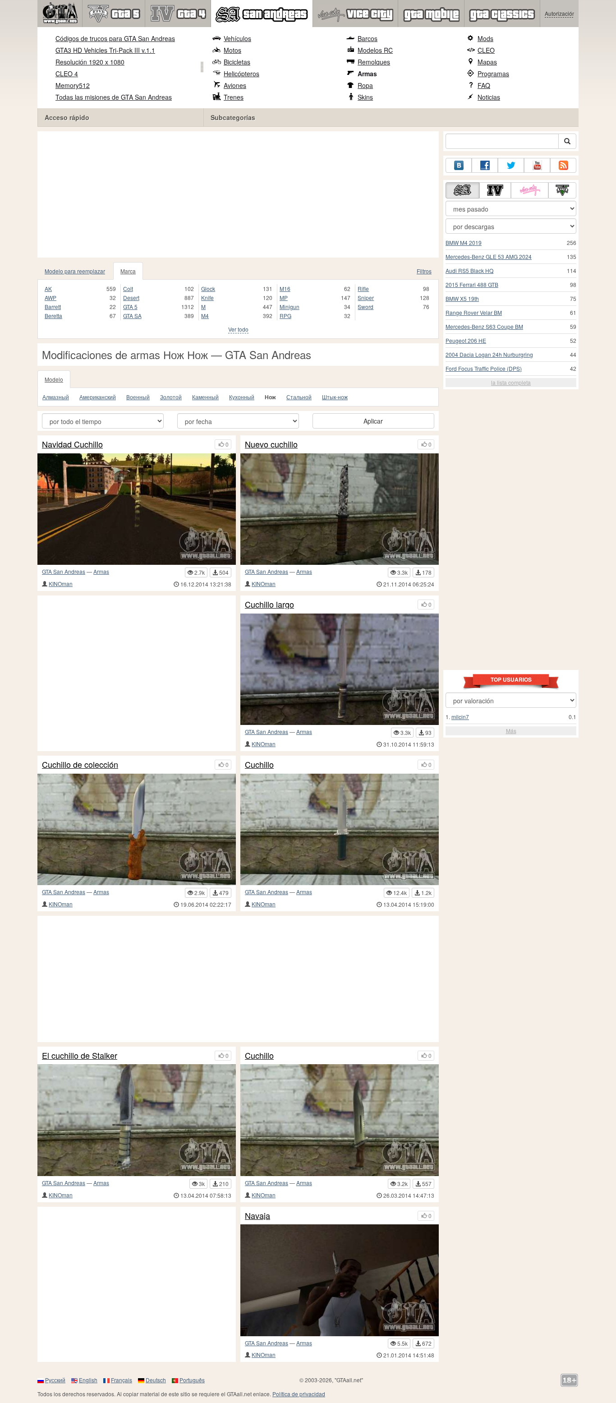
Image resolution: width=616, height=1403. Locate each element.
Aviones (235, 85)
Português (192, 1380)
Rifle (363, 288)
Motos (232, 50)
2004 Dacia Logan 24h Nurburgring (489, 354)
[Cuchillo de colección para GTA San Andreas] (136, 829)
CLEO (486, 50)
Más (511, 730)
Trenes (234, 97)
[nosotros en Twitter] (511, 165)
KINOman (61, 583)
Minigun (289, 306)
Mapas (487, 61)
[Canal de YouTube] (537, 165)
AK (48, 288)
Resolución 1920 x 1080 (89, 61)
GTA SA (132, 315)
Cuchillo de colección (80, 764)
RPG (285, 315)
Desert (131, 297)
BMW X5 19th (462, 298)
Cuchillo (259, 764)
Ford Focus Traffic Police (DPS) (484, 368)
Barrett (53, 306)
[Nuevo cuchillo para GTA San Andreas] (339, 509)
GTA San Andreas (63, 571)
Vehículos (237, 38)
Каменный (205, 397)
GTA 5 (130, 306)
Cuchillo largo (269, 604)
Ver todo (238, 329)
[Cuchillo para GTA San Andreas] (339, 829)
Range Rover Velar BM (474, 312)
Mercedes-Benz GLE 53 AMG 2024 (489, 256)
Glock (208, 288)
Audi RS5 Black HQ (469, 270)
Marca (128, 271)
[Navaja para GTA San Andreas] (339, 1280)
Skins (365, 97)
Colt (128, 288)
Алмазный (55, 397)
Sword (365, 306)
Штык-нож (335, 397)
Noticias (489, 97)
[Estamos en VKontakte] (459, 165)
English (88, 1380)
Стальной (299, 397)
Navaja (257, 1215)
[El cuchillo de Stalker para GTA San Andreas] (136, 1120)
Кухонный (241, 397)
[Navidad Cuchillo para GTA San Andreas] (136, 509)
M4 (205, 315)
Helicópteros (241, 73)
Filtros (424, 271)
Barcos (367, 38)
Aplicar (373, 420)
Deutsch (156, 1380)
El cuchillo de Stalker (79, 1055)
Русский (55, 1380)
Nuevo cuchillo (271, 444)
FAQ (484, 85)
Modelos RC (375, 50)
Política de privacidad (298, 1394)
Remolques (374, 61)
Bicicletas (237, 61)
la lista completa (511, 382)
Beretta (53, 315)
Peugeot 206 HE (466, 340)
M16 (285, 288)
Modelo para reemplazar (75, 271)
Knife (207, 297)
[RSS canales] (563, 165)
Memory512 (72, 85)
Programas (493, 73)
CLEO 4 (66, 73)
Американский (97, 397)
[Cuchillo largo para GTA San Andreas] (339, 669)
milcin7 (460, 716)
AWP (50, 297)
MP (284, 297)
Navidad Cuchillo (72, 444)
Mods (485, 38)
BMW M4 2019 (464, 242)
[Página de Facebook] (485, 165)
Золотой (171, 397)
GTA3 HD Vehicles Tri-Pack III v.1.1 (105, 50)
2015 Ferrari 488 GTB (472, 284)
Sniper (366, 297)
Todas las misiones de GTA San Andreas (113, 97)
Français (121, 1380)
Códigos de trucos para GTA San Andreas (115, 38)
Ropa (365, 85)
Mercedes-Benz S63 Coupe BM (484, 326)
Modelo (54, 379)
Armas (367, 73)
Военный (138, 397)
